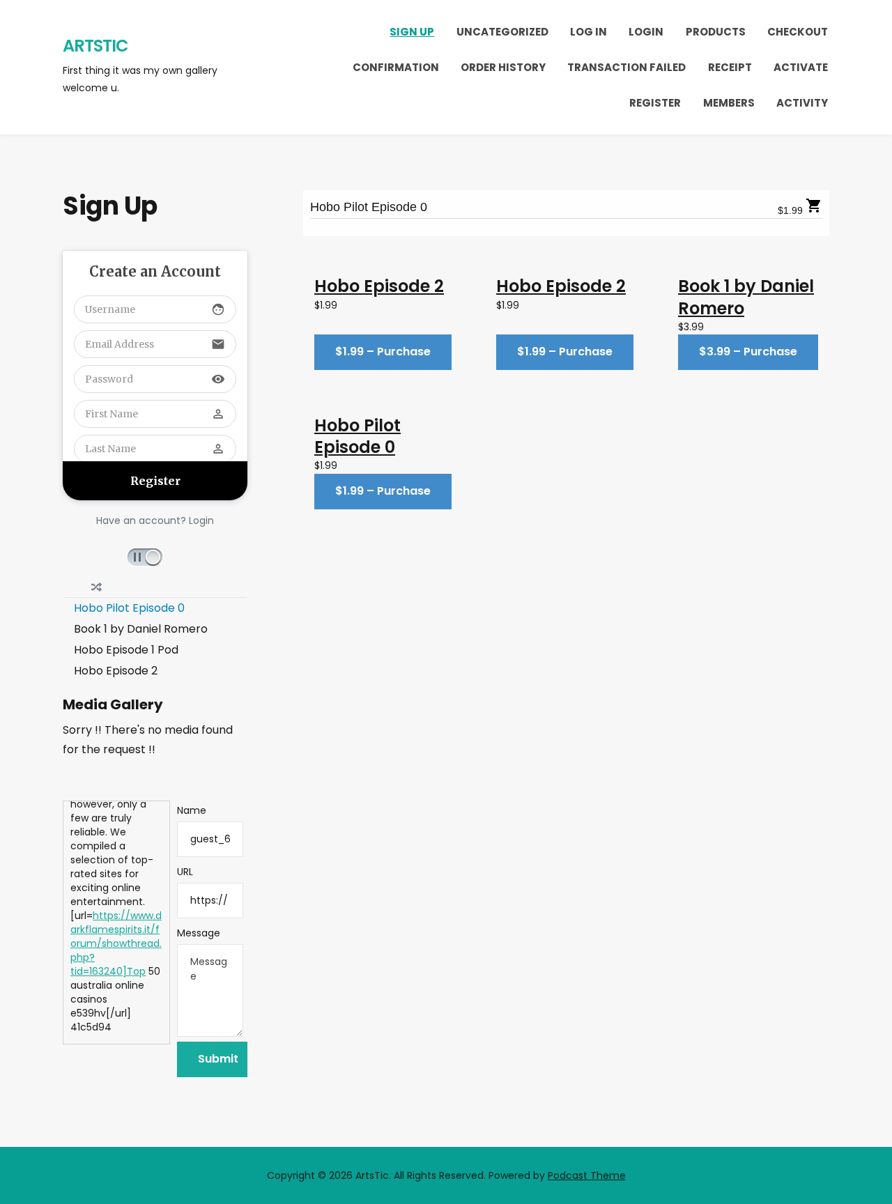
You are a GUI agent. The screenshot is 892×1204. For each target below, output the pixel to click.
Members (729, 102)
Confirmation (396, 67)
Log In (588, 31)
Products (716, 31)
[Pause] (145, 557)
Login (646, 31)
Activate (801, 67)
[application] (154, 556)
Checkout (797, 31)
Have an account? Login (155, 520)
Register (655, 102)
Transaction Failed (626, 67)
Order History (503, 67)
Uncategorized (502, 31)
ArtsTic (95, 45)
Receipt (730, 67)
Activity (802, 102)
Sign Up (412, 31)
